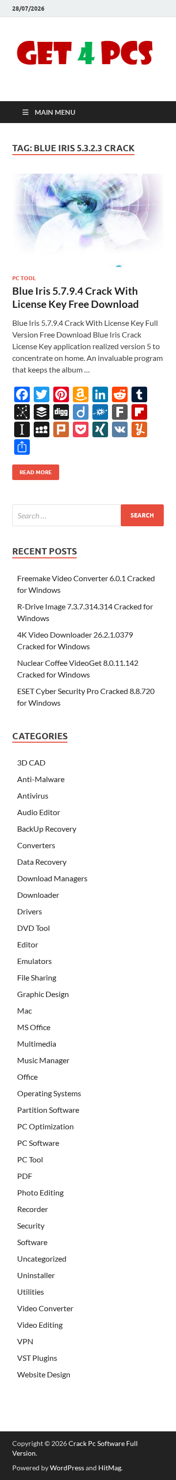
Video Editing (40, 1324)
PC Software (38, 1142)
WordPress (67, 1467)
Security (30, 1225)
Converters (36, 845)
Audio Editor (38, 812)
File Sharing (36, 977)
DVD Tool (33, 927)
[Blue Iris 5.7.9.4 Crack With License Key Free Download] (88, 220)
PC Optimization (45, 1126)
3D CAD (31, 762)
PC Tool (24, 278)
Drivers (29, 911)
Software (32, 1242)
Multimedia (36, 1043)
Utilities (30, 1291)
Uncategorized (41, 1258)
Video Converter (45, 1308)
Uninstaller (36, 1275)
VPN (25, 1341)
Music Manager (43, 1060)
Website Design (43, 1374)
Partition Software (48, 1109)
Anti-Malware (41, 779)
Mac (24, 1010)
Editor (27, 944)
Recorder (32, 1208)
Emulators (34, 960)
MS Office (33, 1027)
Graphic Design (43, 994)
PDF (24, 1175)
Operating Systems (49, 1093)
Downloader (38, 894)
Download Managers (52, 878)
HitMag (109, 1467)
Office (27, 1076)
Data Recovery (41, 861)
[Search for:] (88, 515)
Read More (32, 470)
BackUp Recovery (46, 828)
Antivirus (32, 795)
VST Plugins (37, 1357)
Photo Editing (40, 1192)
